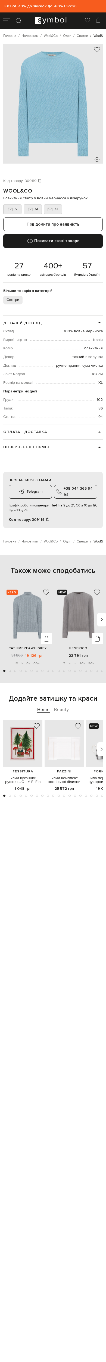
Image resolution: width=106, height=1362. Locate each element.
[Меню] (6, 20)
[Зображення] (97, 159)
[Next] (101, 619)
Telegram (34, 491)
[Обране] (87, 20)
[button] (4, 671)
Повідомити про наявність (53, 224)
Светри (13, 299)
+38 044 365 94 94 (78, 491)
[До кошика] (46, 638)
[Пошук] (18, 20)
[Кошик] (98, 20)
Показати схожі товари (57, 240)
